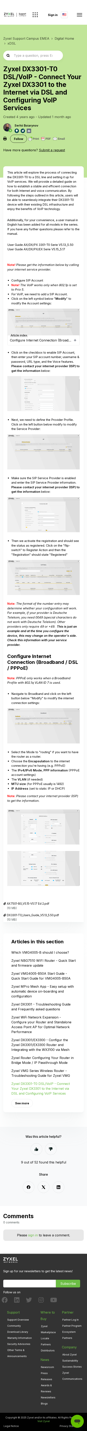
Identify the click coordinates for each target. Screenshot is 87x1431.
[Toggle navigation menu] (79, 14)
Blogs (44, 1403)
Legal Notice (11, 1426)
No (51, 1149)
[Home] (15, 14)
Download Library (17, 1331)
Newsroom (47, 1367)
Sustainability (70, 1360)
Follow (18, 139)
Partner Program (72, 1325)
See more (22, 1103)
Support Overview (18, 1319)
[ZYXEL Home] (10, 1260)
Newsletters (48, 1397)
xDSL (11, 43)
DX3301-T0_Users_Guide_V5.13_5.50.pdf (33, 915)
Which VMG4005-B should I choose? (40, 952)
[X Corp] (43, 1187)
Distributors (48, 1350)
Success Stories (72, 1366)
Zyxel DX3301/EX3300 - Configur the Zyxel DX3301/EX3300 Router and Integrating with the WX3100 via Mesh (40, 1045)
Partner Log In (70, 1319)
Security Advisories (18, 1344)
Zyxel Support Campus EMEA (26, 38)
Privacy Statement (70, 1426)
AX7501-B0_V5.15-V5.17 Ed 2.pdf (28, 903)
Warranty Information (19, 1337)
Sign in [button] (53, 15)
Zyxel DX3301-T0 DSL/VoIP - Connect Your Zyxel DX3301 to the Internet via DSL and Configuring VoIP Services (40, 1088)
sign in (33, 1235)
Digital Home (64, 38)
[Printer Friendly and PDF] (46, 139)
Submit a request (52, 150)
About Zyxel (69, 1354)
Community (14, 1325)
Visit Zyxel (43, 1421)
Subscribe (68, 1284)
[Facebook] (28, 1187)
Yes (36, 1149)
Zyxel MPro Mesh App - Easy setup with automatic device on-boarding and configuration (42, 991)
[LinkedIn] (58, 1187)
